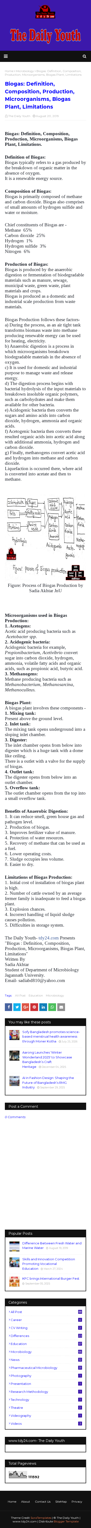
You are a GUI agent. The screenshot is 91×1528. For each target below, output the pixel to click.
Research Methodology (46, 1392)
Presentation (46, 1384)
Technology (46, 1400)
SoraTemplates (41, 1518)
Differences (46, 1336)
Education (36, 995)
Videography (46, 1415)
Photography (46, 1376)
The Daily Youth (19, 116)
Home (12, 1501)
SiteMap (61, 1501)
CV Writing (46, 1328)
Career (46, 1320)
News (46, 1360)
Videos (46, 1423)
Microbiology (55, 995)
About (25, 1501)
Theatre (46, 1408)
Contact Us (42, 1501)
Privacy (77, 1501)
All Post (20, 995)
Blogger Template (66, 1521)
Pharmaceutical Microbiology (46, 1368)
